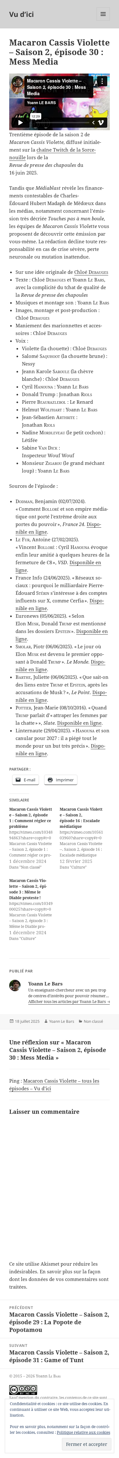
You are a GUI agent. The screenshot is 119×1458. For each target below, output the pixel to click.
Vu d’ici (21, 14)
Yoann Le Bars (61, 1021)
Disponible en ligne (79, 723)
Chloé (91, 272)
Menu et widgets (103, 20)
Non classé (93, 1021)
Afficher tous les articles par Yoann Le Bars (67, 1001)
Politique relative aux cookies (83, 1432)
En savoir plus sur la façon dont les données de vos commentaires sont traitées (59, 1279)
